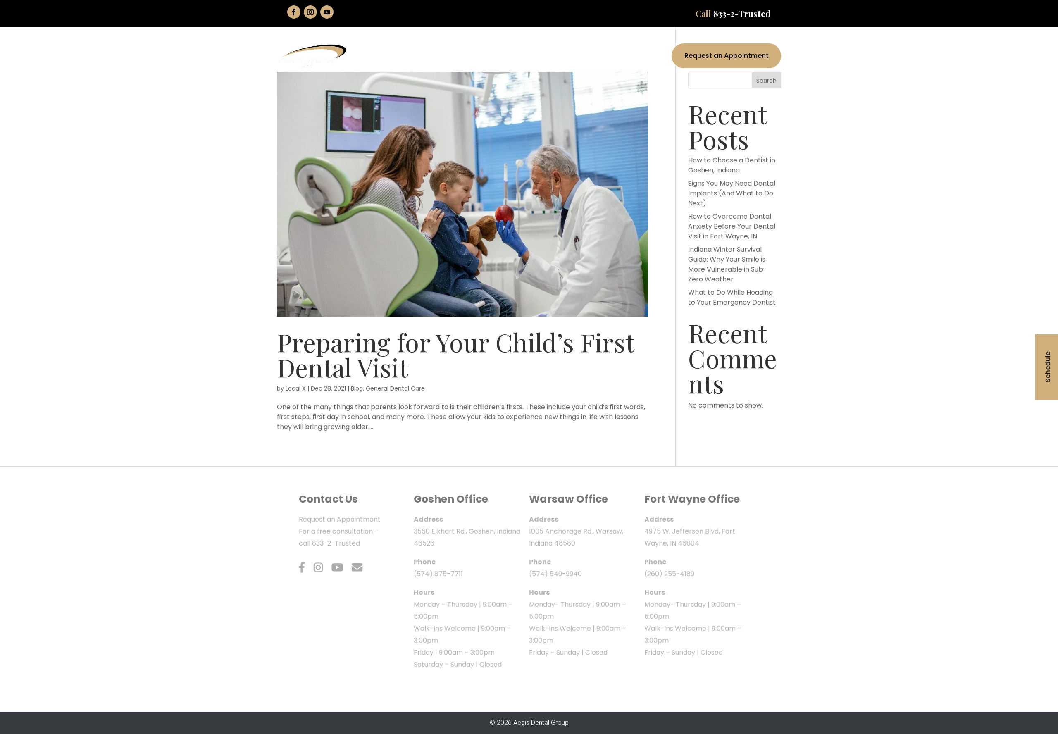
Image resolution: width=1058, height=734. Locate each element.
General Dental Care (395, 388)
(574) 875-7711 (438, 574)
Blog (357, 388)
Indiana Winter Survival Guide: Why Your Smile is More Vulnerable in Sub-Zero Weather (727, 264)
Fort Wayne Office (692, 499)
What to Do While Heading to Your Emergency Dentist (732, 297)
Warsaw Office (568, 499)
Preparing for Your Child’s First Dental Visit (455, 354)
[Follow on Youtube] (327, 12)
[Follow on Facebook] (293, 12)
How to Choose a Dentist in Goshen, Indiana (731, 165)
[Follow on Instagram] (310, 12)
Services (584, 55)
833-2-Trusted (742, 13)
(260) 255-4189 (669, 574)
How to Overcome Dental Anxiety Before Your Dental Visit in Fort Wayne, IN (731, 226)
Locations (631, 55)
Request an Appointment (726, 55)
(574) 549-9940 (555, 574)
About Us (539, 55)
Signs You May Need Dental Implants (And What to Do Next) (731, 193)
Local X (296, 388)
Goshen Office (451, 499)
